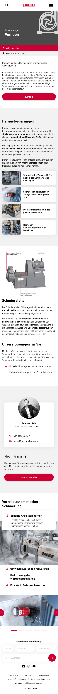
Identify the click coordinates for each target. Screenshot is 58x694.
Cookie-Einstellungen (17, 679)
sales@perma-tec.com (25, 441)
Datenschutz (43, 675)
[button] (14, 630)
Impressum (28, 675)
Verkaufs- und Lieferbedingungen (29, 682)
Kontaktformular (29, 477)
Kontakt (29, 96)
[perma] (29, 5)
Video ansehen (13, 47)
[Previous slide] (2, 612)
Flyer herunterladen (15, 53)
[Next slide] (56, 612)
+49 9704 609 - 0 (21, 436)
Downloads (13, 675)
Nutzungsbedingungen (40, 679)
